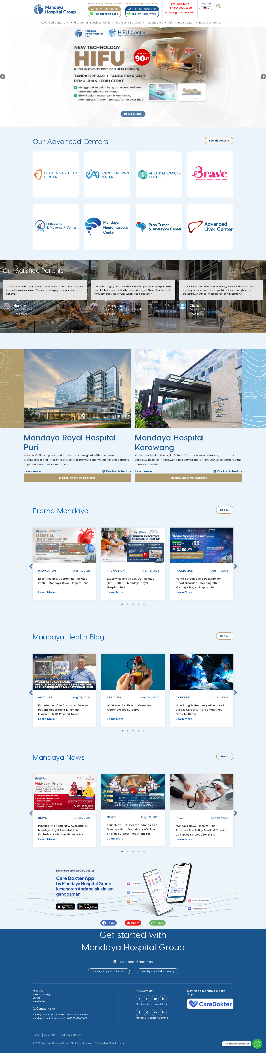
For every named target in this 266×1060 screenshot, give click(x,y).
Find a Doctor (79, 22)
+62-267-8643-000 (144, 8)
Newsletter (39, 1001)
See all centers (219, 140)
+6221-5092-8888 (77, 1014)
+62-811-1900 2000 (106, 13)
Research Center (210, 22)
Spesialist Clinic (100, 22)
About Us (38, 990)
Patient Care (154, 22)
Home (36, 1035)
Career (36, 997)
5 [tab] (144, 604)
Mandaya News (59, 757)
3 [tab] (133, 604)
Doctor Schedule (118, 471)
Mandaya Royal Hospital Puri (108, 971)
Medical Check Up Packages (77, 477)
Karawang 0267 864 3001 (180, 12)
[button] (128, 323)
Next (235, 564)
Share (110, 923)
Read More (133, 114)
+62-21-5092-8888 (106, 8)
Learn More (46, 592)
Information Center (181, 22)
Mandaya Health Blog (68, 636)
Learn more (32, 471)
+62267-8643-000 (77, 1018)
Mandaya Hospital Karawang (158, 971)
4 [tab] (138, 604)
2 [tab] (127, 604)
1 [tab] (122, 604)
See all (224, 509)
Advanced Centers (53, 22)
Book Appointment (70, 1035)
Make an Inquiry (41, 994)
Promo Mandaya (60, 510)
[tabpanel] (64, 564)
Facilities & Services (128, 22)
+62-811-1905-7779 (144, 13)
